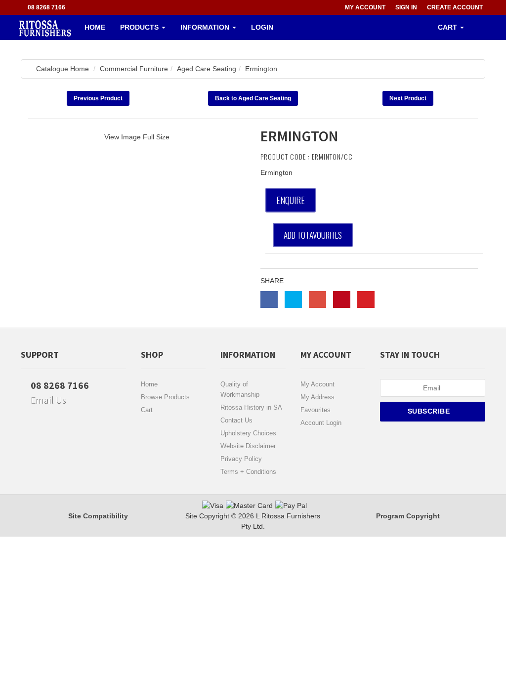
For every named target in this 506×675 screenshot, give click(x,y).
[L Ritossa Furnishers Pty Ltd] (45, 27)
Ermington (261, 69)
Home (94, 27)
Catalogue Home (62, 69)
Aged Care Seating (206, 69)
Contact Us (236, 420)
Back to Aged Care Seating (253, 98)
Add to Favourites (313, 235)
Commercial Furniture (134, 69)
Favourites (315, 410)
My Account (317, 384)
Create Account (455, 7)
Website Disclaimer (248, 446)
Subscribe (430, 411)
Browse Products (165, 397)
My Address (317, 397)
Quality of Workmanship (239, 389)
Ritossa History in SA (251, 407)
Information (205, 27)
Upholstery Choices (248, 433)
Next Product (407, 98)
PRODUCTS (140, 27)
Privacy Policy (241, 459)
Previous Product (98, 98)
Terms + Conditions (248, 471)
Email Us (47, 400)
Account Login (320, 422)
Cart (147, 410)
